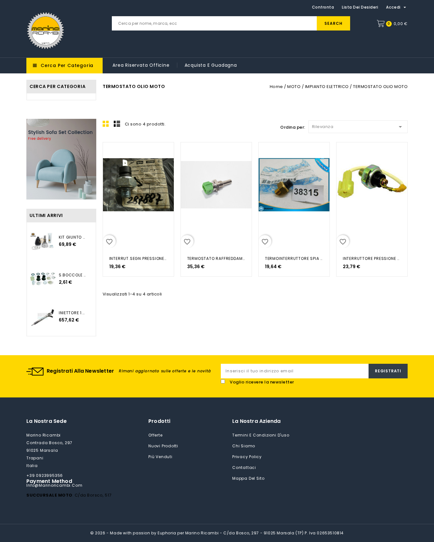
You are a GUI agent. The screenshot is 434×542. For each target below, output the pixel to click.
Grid (106, 123)
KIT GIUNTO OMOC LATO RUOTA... (72, 237)
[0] (380, 23)
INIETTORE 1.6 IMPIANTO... (72, 312)
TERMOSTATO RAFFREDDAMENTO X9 (216, 258)
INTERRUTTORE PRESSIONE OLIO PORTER (372, 258)
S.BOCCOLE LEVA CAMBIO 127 (72, 275)
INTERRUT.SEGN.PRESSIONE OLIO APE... (138, 258)
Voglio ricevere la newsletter (262, 382)
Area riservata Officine (140, 65)
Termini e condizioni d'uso (260, 435)
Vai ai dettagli (111, 153)
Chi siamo (243, 446)
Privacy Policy (247, 456)
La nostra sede (46, 421)
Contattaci (244, 467)
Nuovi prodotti (163, 446)
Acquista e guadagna (211, 65)
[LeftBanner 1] (61, 159)
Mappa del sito (248, 478)
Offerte (155, 435)
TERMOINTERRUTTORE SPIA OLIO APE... (294, 258)
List (117, 123)
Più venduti (160, 456)
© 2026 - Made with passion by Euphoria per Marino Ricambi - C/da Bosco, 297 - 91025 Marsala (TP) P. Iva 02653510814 (217, 533)
